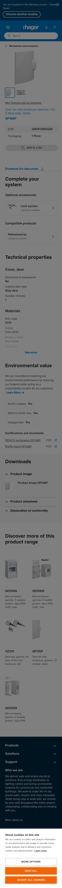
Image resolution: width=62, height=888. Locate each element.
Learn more (40, 851)
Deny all (31, 871)
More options (30, 861)
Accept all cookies (31, 880)
